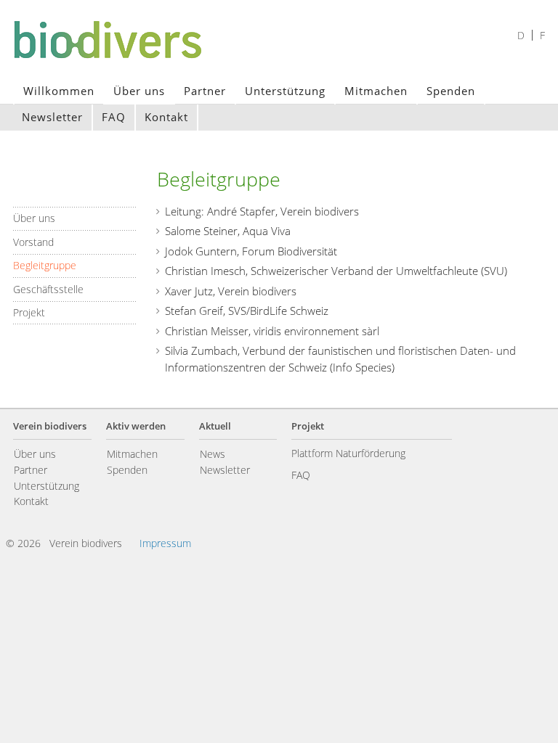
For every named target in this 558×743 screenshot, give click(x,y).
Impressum (165, 543)
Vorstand (33, 242)
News (212, 454)
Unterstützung (285, 90)
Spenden (450, 90)
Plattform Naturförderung (348, 453)
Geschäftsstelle (48, 289)
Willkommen (58, 90)
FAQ (114, 117)
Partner (205, 90)
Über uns (139, 90)
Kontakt (166, 117)
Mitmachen (376, 90)
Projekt (29, 312)
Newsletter (52, 117)
